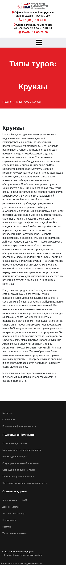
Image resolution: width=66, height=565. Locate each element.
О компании (8, 419)
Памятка (6, 526)
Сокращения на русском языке (18, 469)
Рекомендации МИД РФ (14, 456)
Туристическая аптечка (14, 533)
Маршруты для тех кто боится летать (21, 450)
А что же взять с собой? (14, 500)
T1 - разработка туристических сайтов (22, 555)
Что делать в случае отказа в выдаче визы (24, 483)
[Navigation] (39, 43)
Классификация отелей (14, 443)
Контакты (7, 413)
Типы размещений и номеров (18, 476)
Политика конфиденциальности (19, 426)
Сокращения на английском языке (20, 463)
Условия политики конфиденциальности (21, 563)
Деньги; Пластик (10, 506)
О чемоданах (9, 520)
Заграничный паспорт (13, 513)
